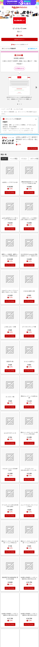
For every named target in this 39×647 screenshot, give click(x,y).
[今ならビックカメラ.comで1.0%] (19, 14)
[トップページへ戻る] (19, 7)
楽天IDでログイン (19, 39)
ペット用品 (13, 158)
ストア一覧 (9, 109)
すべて (4, 158)
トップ (3, 109)
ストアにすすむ (32, 148)
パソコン (24, 158)
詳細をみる (20, 68)
